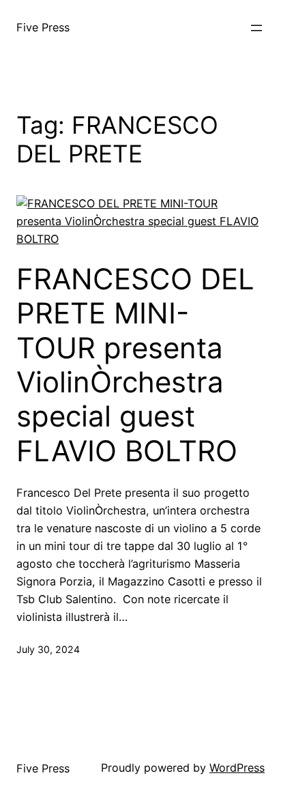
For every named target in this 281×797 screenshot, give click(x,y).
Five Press (43, 27)
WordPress (237, 767)
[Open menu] (256, 28)
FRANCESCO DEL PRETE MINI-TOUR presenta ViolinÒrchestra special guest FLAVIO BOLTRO (135, 365)
